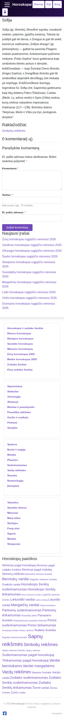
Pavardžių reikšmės (19, 412)
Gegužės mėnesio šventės (43, 579)
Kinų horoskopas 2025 (21, 354)
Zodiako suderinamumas (29, 677)
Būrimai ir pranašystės (20, 407)
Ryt (49, 4)
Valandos (12, 502)
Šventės (12, 475)
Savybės (12, 427)
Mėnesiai (12, 512)
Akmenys (12, 401)
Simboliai (12, 391)
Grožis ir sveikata (17, 417)
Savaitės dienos (17, 507)
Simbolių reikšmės (13, 130)
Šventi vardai (41, 687)
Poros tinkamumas (42, 625)
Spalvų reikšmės (33, 650)
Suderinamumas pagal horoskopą (28, 655)
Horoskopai (22, 4)
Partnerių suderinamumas (22, 610)
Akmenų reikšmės (13, 573)
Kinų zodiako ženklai (20, 369)
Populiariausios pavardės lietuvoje (30, 620)
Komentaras (10, 168)
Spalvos (12, 444)
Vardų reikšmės (16, 470)
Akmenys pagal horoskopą (19, 565)
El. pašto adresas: (14, 212)
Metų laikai (13, 518)
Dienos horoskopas (19, 333)
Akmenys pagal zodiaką (37, 569)
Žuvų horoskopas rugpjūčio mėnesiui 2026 (29, 239)
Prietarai (12, 422)
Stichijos (12, 523)
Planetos (12, 459)
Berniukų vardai (15, 579)
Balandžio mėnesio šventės (38, 574)
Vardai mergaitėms (39, 666)
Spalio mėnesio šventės (13, 650)
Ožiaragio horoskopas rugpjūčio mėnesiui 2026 (32, 250)
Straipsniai (13, 544)
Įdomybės (13, 485)
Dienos (38, 4)
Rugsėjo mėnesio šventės (14, 637)
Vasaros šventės (41, 672)
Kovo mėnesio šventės (31, 595)
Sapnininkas (14, 386)
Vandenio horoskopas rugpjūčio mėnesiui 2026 (32, 244)
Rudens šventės (45, 630)
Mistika (11, 454)
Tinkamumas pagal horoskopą (25, 660)
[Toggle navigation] (7, 4)
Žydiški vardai (18, 692)
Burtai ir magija (16, 449)
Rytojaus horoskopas (20, 338)
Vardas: (7, 194)
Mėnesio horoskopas (20, 348)
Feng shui (13, 528)
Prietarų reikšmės (26, 630)
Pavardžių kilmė (29, 615)
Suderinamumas (17, 465)
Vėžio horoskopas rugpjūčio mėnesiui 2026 (29, 297)
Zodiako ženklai (16, 364)
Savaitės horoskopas (20, 343)
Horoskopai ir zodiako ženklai (25, 328)
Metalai (11, 538)
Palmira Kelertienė (47, 605)
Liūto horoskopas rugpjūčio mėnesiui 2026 (29, 292)
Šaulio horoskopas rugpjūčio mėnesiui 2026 (30, 256)
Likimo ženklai (42, 600)
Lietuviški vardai (22, 599)
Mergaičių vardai (25, 605)
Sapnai (11, 533)
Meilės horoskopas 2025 (22, 359)
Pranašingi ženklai (10, 630)
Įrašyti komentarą (17, 227)
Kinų (57, 4)
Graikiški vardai (11, 584)
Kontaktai (57, 713)
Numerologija (15, 480)
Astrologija (14, 396)
